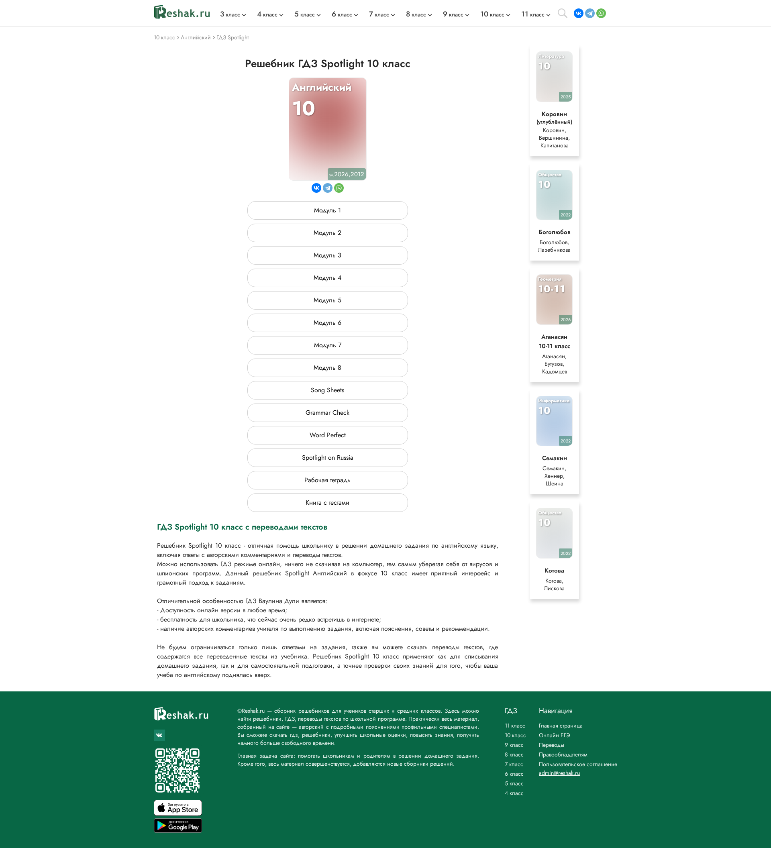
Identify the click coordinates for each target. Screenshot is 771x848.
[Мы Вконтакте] (159, 735)
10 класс (515, 735)
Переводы (551, 745)
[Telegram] (590, 13)
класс (230, 14)
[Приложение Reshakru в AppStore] (178, 813)
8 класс (514, 754)
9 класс (514, 745)
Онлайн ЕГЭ (554, 735)
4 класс (514, 793)
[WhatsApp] (601, 13)
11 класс (515, 726)
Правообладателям (563, 754)
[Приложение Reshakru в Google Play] (178, 830)
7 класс (514, 764)
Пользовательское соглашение (578, 764)
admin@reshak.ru (559, 773)
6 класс (514, 774)
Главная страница (561, 726)
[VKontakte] (578, 13)
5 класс (514, 783)
